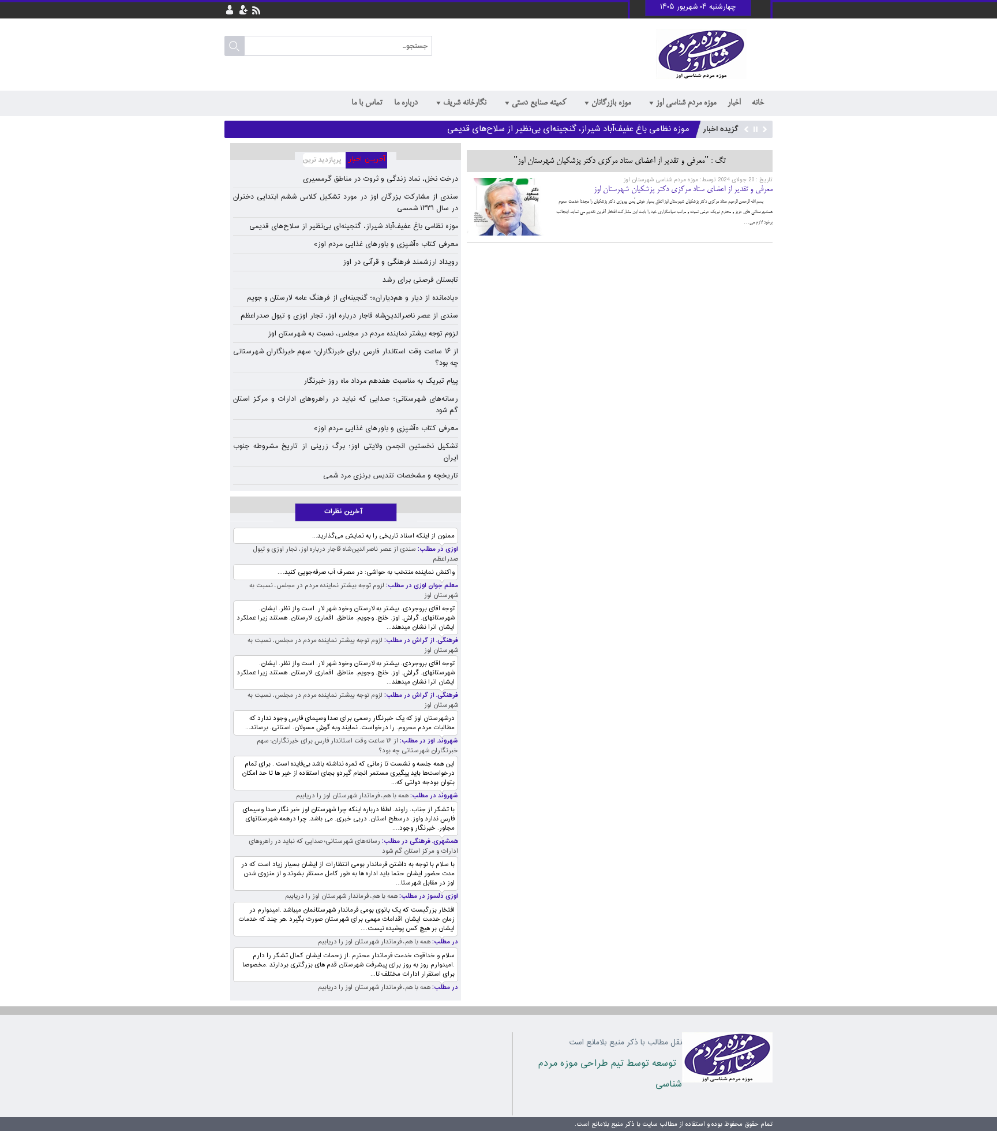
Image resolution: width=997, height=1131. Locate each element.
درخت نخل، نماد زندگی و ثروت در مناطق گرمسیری (380, 179)
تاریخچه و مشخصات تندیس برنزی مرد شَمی (390, 475)
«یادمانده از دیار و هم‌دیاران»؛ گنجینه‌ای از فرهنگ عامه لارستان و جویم (352, 298)
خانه (758, 103)
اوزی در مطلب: (437, 549)
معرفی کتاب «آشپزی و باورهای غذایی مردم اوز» (386, 244)
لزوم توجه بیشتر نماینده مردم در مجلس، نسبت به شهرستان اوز (363, 333)
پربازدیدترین (320, 160)
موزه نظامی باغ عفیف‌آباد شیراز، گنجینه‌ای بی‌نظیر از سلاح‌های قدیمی (568, 129)
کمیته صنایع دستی (539, 103)
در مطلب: (444, 942)
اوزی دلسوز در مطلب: (428, 896)
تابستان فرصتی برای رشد (420, 280)
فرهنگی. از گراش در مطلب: (420, 640)
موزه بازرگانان (611, 103)
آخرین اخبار (371, 160)
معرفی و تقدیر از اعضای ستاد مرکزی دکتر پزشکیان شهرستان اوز (683, 190)
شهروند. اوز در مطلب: (428, 741)
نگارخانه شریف (464, 103)
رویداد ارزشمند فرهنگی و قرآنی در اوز (400, 262)
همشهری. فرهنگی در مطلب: (419, 841)
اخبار (734, 103)
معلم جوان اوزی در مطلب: (421, 586)
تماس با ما (367, 103)
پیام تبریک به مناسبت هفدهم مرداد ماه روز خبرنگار (380, 381)
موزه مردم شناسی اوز (686, 103)
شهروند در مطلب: (433, 796)
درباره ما (406, 103)
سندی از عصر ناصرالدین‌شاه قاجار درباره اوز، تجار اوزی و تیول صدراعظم (349, 316)
